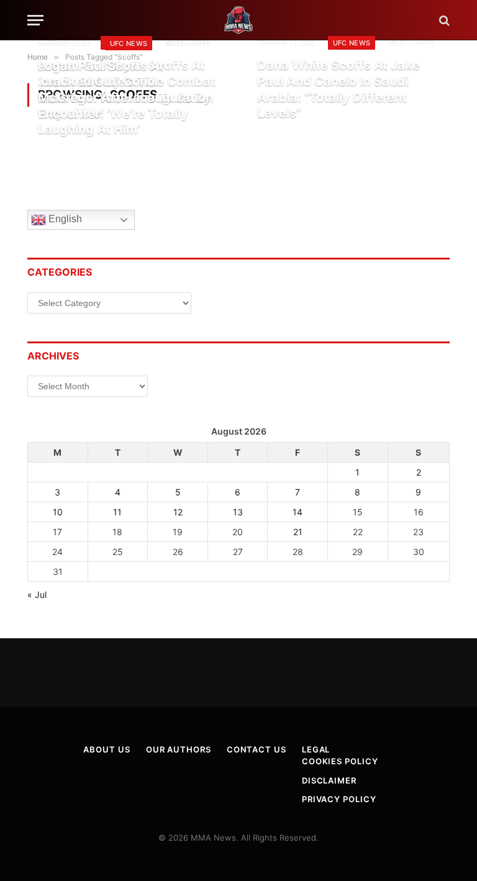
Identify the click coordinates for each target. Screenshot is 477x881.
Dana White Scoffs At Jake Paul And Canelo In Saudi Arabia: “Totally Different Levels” (338, 89)
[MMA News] (238, 20)
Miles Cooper (411, 43)
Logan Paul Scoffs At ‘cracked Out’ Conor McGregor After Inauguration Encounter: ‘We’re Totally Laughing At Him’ (125, 97)
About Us (106, 749)
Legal (316, 749)
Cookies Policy (340, 761)
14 (297, 512)
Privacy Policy (339, 799)
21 (297, 531)
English (64, 219)
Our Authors (178, 749)
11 (117, 512)
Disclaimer (329, 780)
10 (58, 512)
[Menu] (35, 20)
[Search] (443, 20)
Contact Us (256, 749)
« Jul (37, 594)
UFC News (352, 42)
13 (238, 512)
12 (178, 512)
